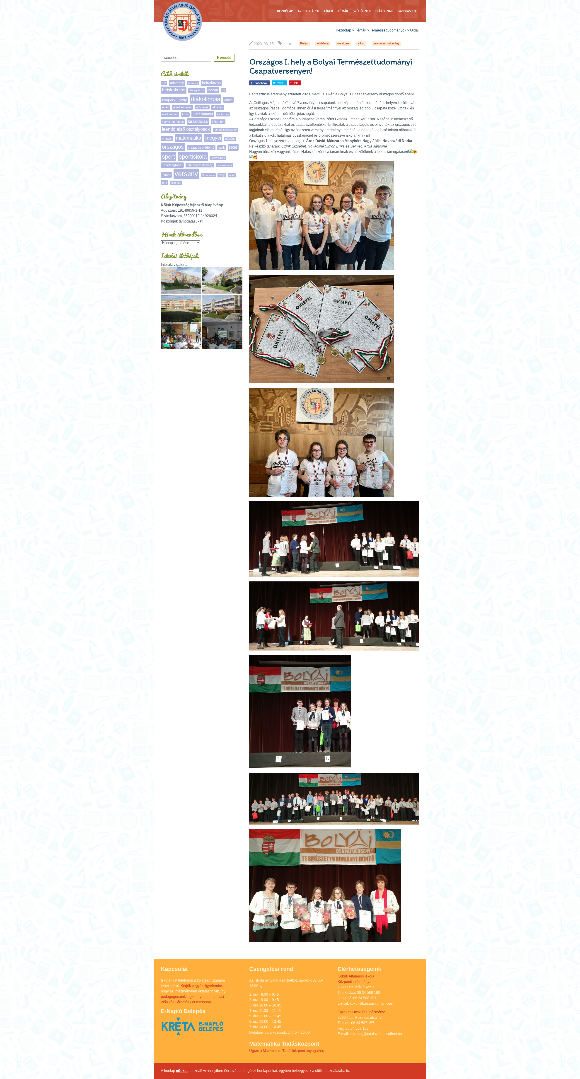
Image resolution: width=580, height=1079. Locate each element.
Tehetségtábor (172, 165)
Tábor (166, 175)
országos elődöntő (201, 147)
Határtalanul (203, 114)
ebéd (165, 107)
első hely (323, 43)
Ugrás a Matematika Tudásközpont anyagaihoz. (287, 1051)
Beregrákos (196, 90)
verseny (186, 173)
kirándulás (198, 121)
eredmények (170, 114)
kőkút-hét (218, 121)
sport (168, 156)
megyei (213, 138)
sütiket (182, 1071)
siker (361, 43)
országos (343, 43)
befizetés (193, 83)
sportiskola (193, 156)
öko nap (176, 182)
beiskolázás (173, 89)
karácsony (223, 114)
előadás (218, 107)
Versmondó (208, 175)
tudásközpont (224, 165)
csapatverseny (174, 100)
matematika (188, 138)
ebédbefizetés (182, 107)
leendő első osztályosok (186, 129)
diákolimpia (205, 99)
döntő (228, 100)
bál (223, 90)
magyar (167, 138)
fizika (185, 114)
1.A (164, 83)
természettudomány (386, 43)
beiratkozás (211, 83)
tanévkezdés (218, 157)
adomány (177, 83)
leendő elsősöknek (225, 129)
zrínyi (222, 175)
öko (164, 182)
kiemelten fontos (173, 121)
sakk (221, 147)
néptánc (230, 138)
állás (232, 175)
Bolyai (304, 43)
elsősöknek (202, 107)
